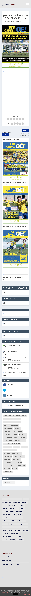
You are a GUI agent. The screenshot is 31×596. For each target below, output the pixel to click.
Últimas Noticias (17, 347)
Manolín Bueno (16, 443)
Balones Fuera (8, 422)
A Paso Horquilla (21, 415)
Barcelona (17, 422)
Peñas (15, 456)
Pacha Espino (8, 456)
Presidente (7, 459)
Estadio (23, 437)
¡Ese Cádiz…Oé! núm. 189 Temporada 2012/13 (15, 270)
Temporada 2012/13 (16, 21)
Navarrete (16, 447)
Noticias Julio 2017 (9, 453)
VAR (24, 465)
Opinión (19, 453)
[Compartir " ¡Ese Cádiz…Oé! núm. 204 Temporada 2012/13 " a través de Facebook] (7, 119)
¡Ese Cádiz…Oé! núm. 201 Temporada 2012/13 (15, 226)
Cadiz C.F (6, 425)
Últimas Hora (8, 471)
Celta (13, 431)
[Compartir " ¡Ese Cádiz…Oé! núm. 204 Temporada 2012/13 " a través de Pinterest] (13, 119)
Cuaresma (7, 434)
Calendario (14, 425)
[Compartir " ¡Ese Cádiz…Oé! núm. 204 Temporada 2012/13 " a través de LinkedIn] (17, 119)
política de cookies (4, 592)
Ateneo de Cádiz (15, 419)
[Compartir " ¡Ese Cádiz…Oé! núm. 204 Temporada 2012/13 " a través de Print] (23, 119)
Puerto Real (16, 459)
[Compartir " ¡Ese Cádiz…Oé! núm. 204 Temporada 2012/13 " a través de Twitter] (10, 119)
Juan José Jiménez (20, 440)
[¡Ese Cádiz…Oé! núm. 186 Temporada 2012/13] (15, 161)
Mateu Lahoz (7, 447)
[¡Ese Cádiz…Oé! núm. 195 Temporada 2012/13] (15, 274)
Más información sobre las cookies (10, 564)
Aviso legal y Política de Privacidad (10, 556)
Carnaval (17, 428)
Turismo (18, 465)
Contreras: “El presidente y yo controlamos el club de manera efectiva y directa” (17, 366)
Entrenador (22, 434)
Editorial (14, 434)
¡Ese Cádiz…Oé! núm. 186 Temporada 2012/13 (15, 182)
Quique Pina (7, 462)
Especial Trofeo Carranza (11, 437)
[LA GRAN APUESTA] (5, 353)
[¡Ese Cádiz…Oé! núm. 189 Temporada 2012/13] (15, 249)
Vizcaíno (14, 468)
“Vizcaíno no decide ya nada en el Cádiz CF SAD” (17, 358)
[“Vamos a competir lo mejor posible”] (5, 374)
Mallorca (7, 443)
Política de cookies (6, 560)
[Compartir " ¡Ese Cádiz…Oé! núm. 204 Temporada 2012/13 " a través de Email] (20, 119)
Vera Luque (7, 468)
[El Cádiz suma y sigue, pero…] (5, 346)
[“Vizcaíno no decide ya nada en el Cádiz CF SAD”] (5, 359)
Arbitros (6, 419)
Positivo (21, 456)
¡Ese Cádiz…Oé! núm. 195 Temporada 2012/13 (15, 277)
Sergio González (9, 465)
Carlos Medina (8, 428)
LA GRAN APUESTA (12, 351)
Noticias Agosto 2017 (10, 450)
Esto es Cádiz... (8, 440)
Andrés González (9, 415)
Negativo (24, 447)
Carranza (7, 431)
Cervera (19, 431)
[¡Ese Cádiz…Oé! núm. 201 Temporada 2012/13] (15, 205)
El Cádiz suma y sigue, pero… (15, 345)
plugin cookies (27, 594)
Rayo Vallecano (17, 462)
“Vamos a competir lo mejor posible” (17, 372)
